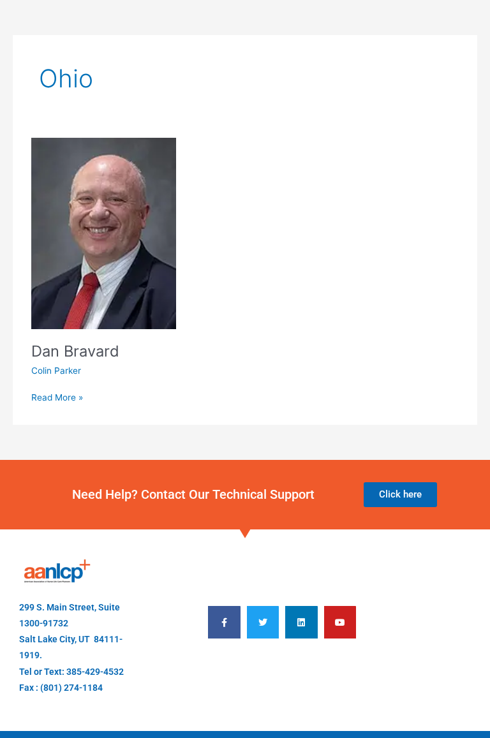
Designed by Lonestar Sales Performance (282, 675)
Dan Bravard (75, 351)
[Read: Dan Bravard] (103, 233)
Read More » (57, 396)
